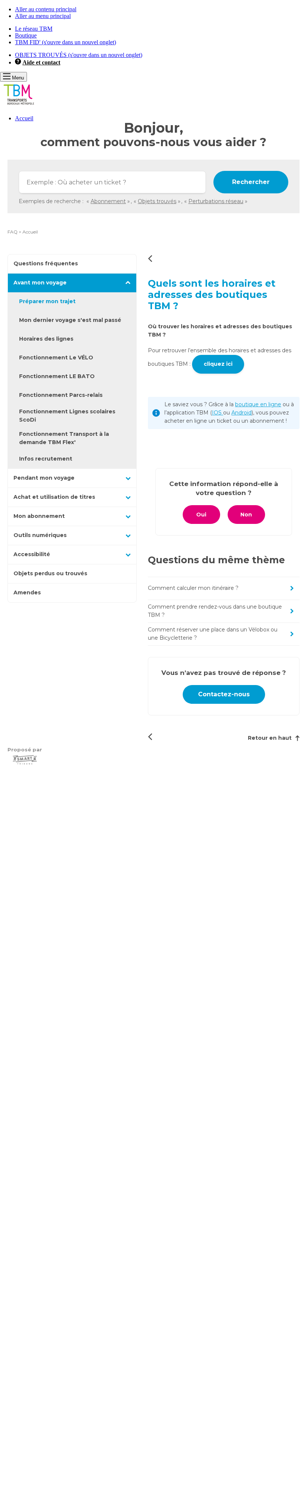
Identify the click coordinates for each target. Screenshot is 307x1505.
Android (241, 412)
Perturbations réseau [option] (215, 201)
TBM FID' (65, 42)
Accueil (24, 118)
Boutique (26, 35)
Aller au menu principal (43, 16)
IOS (217, 412)
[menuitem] (161, 118)
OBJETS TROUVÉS (78, 55)
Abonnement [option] (108, 201)
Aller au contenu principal (45, 9)
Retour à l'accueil (150, 258)
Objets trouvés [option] (157, 201)
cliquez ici (218, 364)
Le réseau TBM (33, 28)
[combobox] (112, 182)
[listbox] (167, 201)
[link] (22, 232)
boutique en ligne (258, 404)
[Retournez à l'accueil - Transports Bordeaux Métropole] (18, 105)
